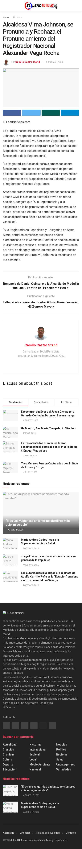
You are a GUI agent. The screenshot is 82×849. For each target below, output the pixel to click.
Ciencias (8, 749)
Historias (35, 744)
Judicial (35, 754)
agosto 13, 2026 (31, 565)
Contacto (71, 832)
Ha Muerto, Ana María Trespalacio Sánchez (48, 428)
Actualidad (10, 744)
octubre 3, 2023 (54, 61)
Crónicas (8, 754)
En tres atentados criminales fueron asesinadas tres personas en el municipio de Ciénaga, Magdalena (49, 447)
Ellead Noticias (19, 840)
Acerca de (8, 832)
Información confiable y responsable (48, 840)
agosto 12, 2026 (31, 585)
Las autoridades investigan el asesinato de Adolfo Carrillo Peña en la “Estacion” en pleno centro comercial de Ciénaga (49, 576)
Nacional (35, 769)
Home (6, 17)
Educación (9, 769)
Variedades (63, 769)
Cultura (7, 759)
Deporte (8, 764)
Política (61, 749)
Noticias (17, 17)
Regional (62, 754)
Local (33, 759)
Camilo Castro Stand (27, 61)
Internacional (38, 749)
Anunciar (25, 832)
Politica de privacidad (48, 832)
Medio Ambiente (40, 764)
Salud (60, 759)
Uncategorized (65, 764)
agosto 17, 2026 (15, 530)
